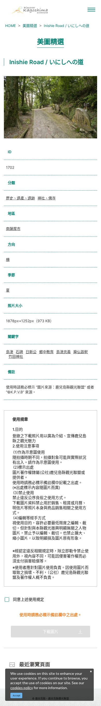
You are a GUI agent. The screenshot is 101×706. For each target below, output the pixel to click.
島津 (9, 351)
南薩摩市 (13, 228)
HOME (10, 25)
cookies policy (21, 687)
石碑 (19, 351)
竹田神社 (16, 356)
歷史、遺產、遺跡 (20, 198)
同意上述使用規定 (28, 599)
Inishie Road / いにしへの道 (66, 25)
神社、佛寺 (47, 198)
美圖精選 (30, 25)
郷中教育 (46, 351)
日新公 (31, 351)
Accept (16, 695)
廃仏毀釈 (80, 351)
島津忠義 (63, 351)
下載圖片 (50, 631)
